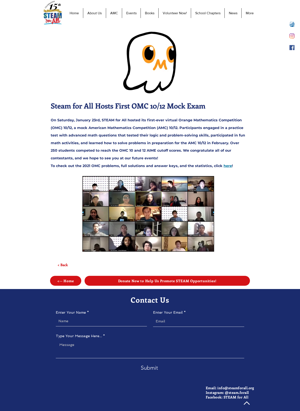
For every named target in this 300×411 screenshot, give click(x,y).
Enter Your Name (71, 312)
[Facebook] (292, 47)
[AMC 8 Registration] (292, 24)
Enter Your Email (168, 312)
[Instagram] (292, 35)
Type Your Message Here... (79, 336)
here (228, 166)
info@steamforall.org (235, 388)
